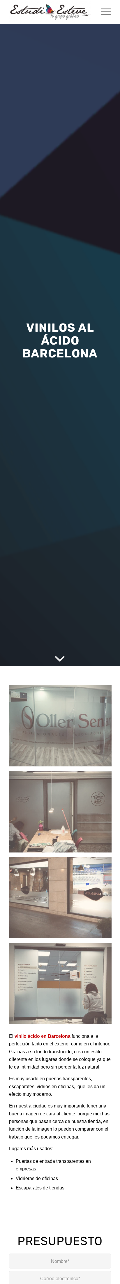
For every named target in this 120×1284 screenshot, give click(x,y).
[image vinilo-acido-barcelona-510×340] (62, 728)
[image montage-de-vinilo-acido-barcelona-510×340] (62, 814)
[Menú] (103, 12)
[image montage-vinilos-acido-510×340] (62, 900)
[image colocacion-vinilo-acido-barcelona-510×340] (62, 985)
